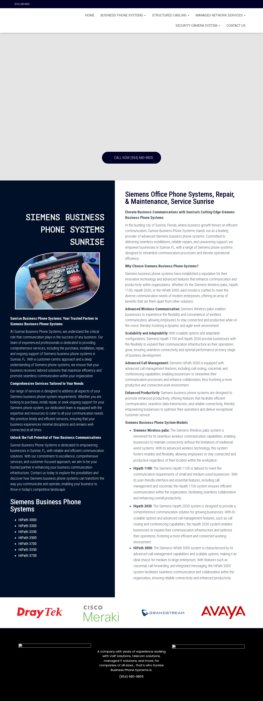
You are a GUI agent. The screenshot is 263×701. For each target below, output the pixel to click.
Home (89, 15)
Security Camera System (196, 26)
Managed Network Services (219, 15)
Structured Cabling (169, 15)
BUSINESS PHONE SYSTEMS (122, 15)
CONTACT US (236, 26)
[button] (131, 157)
